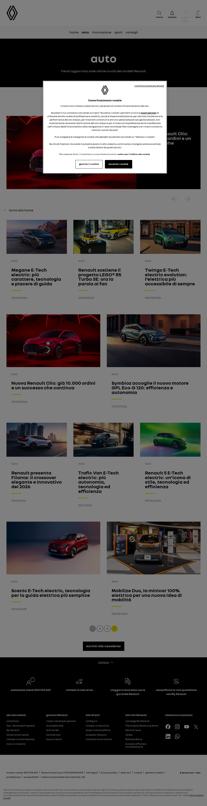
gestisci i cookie (89, 164)
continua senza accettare (149, 85)
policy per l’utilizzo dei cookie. (134, 154)
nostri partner (148, 112)
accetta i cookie (119, 164)
